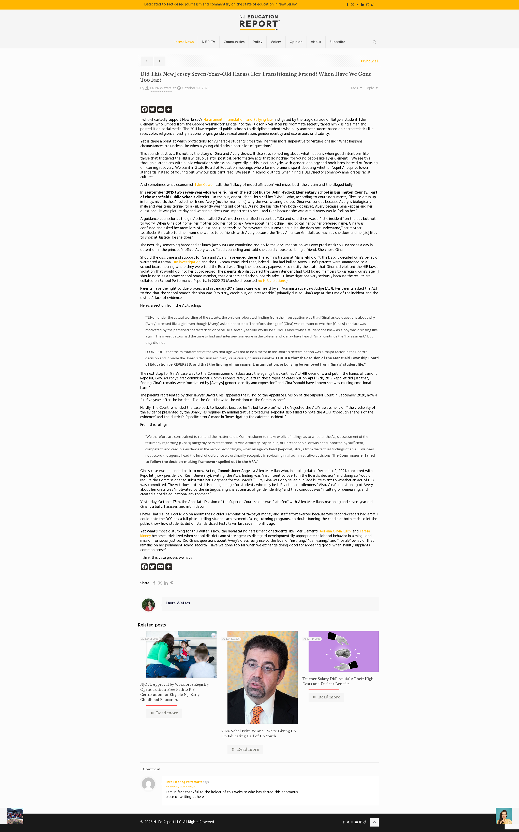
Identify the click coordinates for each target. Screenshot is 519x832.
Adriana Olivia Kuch (335, 531)
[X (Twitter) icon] (352, 4)
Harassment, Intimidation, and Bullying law (238, 120)
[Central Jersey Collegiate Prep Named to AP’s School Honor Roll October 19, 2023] (11, 816)
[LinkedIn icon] (362, 4)
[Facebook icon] (347, 4)
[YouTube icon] (357, 4)
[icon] (372, 4)
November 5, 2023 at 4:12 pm (181, 787)
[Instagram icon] (367, 4)
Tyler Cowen (204, 185)
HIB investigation (187, 262)
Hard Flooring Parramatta (184, 782)
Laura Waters (161, 88)
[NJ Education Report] (259, 23)
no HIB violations (272, 281)
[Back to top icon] (374, 822)
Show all (371, 61)
